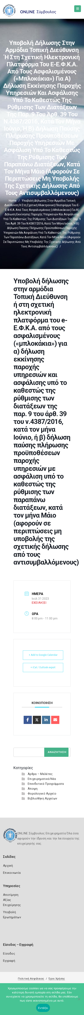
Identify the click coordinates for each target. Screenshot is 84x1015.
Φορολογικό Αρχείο (42, 793)
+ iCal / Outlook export (43, 667)
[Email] (55, 720)
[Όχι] (79, 1001)
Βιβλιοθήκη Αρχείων (42, 798)
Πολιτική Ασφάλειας (31, 978)
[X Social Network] (37, 720)
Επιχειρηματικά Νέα (42, 779)
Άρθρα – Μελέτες (40, 774)
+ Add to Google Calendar (43, 655)
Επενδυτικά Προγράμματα (46, 784)
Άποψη (33, 788)
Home (13, 200)
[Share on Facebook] (28, 720)
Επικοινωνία (12, 873)
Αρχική (8, 865)
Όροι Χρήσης (57, 978)
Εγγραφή (9, 961)
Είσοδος (9, 953)
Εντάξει (43, 1007)
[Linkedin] (46, 720)
